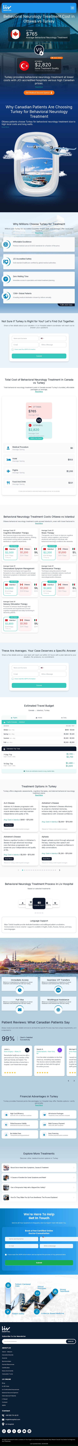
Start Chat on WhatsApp (40, 1437)
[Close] (62, 1414)
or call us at (39, 1442)
